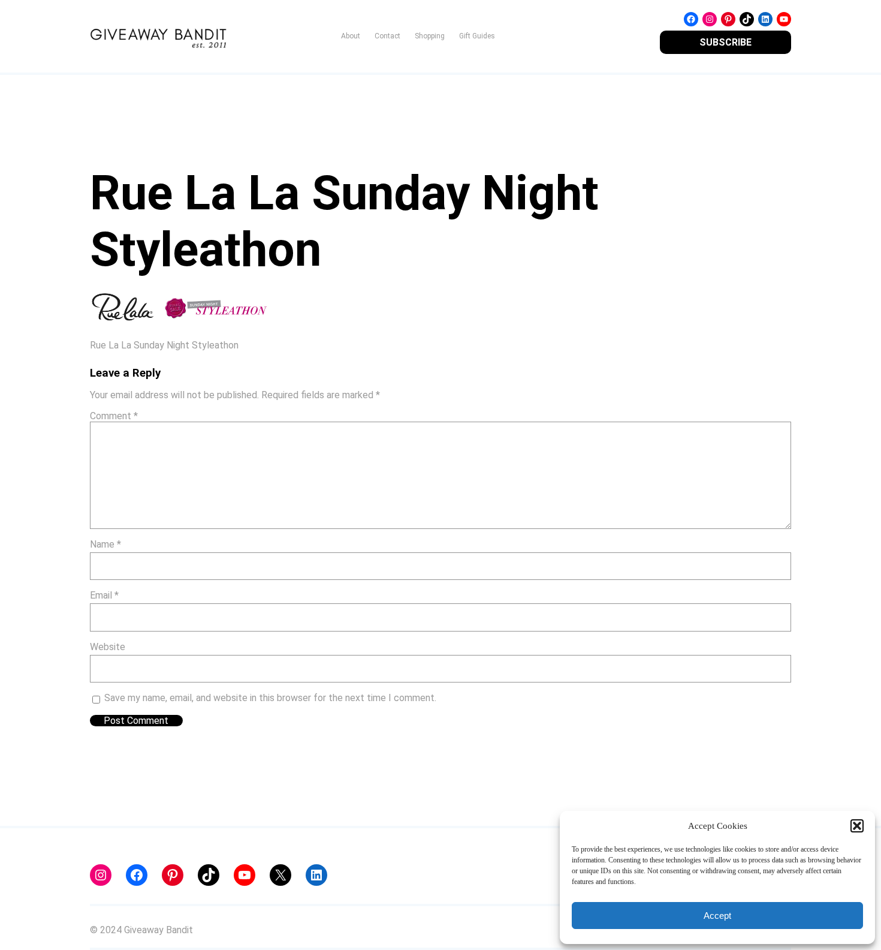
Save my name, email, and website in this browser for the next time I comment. (270, 698)
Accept (717, 915)
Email (104, 595)
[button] (857, 826)
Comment (114, 416)
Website (107, 647)
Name (105, 544)
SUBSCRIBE (725, 42)
